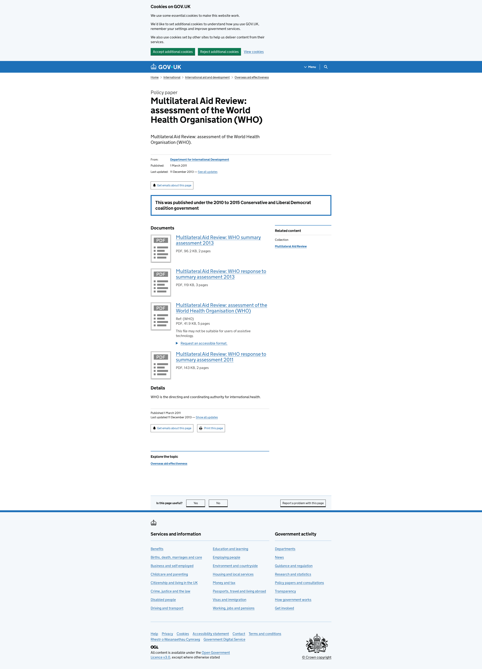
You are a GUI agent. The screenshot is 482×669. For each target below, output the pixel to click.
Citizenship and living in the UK (174, 583)
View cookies (254, 51)
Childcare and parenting (169, 574)
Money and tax (224, 583)
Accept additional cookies (173, 52)
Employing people (226, 557)
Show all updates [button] (207, 417)
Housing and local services (233, 574)
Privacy (167, 634)
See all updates (207, 172)
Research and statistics (293, 574)
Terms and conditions (265, 634)
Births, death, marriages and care (176, 557)
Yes (199, 503)
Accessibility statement (211, 634)
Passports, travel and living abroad (239, 591)
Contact (239, 634)
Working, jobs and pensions (234, 608)
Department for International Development (199, 159)
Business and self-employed (172, 566)
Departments (285, 549)
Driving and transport (167, 608)
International (171, 77)
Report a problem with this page (303, 503)
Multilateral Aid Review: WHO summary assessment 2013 (218, 240)
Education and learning (230, 549)
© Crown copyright (316, 657)
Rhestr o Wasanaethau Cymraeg (175, 639)
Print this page (213, 428)
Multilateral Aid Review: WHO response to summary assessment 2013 (221, 274)
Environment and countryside (235, 566)
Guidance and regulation (294, 566)
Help (154, 634)
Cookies (183, 634)
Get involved (284, 608)
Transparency (285, 591)
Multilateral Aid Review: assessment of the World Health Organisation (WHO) (221, 308)
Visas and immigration (229, 599)
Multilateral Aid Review (291, 246)
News (279, 557)
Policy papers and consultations (299, 583)
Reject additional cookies (219, 52)
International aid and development (207, 77)
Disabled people (163, 599)
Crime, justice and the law (170, 591)
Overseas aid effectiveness (252, 77)
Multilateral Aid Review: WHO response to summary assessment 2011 (221, 357)
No (222, 503)
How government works (293, 599)
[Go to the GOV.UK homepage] (166, 66)
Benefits (157, 549)
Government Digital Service (224, 639)
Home (155, 77)
